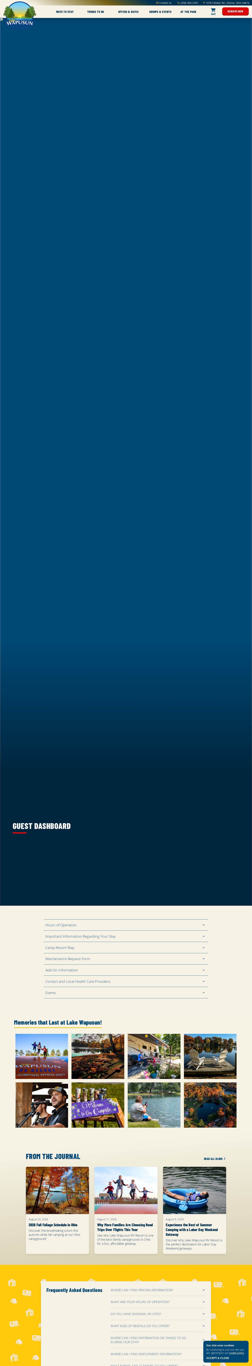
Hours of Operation (61, 925)
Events (50, 992)
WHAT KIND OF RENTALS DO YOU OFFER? (140, 1326)
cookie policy (236, 1353)
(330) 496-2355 (189, 2)
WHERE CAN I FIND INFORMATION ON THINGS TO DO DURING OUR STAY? (148, 1340)
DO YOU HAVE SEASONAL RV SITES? (136, 1314)
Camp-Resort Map (59, 947)
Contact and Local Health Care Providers (77, 981)
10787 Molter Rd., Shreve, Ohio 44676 (227, 2)
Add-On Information (61, 970)
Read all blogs (213, 1159)
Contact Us (165, 2)
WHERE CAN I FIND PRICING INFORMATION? (142, 1290)
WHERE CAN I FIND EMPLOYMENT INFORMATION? (146, 1354)
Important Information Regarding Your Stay (80, 936)
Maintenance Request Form (67, 958)
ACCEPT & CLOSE (217, 1358)
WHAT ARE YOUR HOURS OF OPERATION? (140, 1302)
